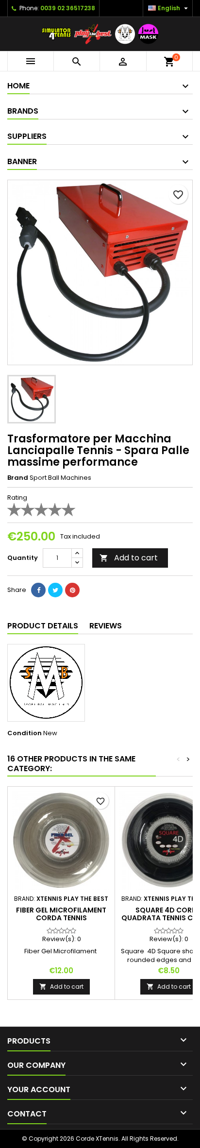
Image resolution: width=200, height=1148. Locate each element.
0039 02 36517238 (67, 8)
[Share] (38, 590)
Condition (24, 733)
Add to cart (129, 557)
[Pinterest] (72, 590)
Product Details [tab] (42, 625)
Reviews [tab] (105, 625)
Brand (17, 477)
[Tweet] (55, 590)
